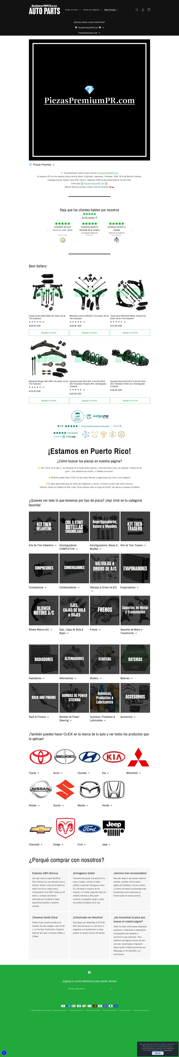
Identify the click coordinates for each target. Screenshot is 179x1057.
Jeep (104, 844)
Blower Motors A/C (39, 629)
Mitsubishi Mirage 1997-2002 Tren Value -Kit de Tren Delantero (48, 382)
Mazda (81, 805)
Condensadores (68, 587)
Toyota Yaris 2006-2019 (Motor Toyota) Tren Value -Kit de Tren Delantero (128, 317)
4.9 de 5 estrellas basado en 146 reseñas (95, 426)
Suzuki (57, 805)
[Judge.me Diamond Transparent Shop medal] (86, 434)
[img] (89, 214)
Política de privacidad (93, 1010)
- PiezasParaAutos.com (59, 1010)
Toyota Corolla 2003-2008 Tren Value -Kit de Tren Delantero (47, 317)
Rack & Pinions (37, 717)
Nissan (32, 805)
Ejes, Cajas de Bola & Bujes (71, 631)
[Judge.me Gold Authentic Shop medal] (94, 434)
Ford (80, 844)
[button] (73, 10)
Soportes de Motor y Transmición (131, 631)
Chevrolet (34, 844)
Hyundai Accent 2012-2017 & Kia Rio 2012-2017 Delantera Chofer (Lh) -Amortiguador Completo (128, 384)
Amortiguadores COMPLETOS (68, 546)
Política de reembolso (76, 1010)
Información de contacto (141, 1010)
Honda (105, 805)
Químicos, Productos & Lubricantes (102, 718)
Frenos (93, 629)
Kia (104, 773)
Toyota (32, 773)
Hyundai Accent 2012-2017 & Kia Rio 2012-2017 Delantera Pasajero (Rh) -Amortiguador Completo (88, 384)
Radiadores (35, 678)
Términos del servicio (110, 1010)
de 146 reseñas (88, 217)
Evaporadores (128, 587)
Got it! (157, 1053)
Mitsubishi (132, 773)
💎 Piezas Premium (40, 164)
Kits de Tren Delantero (41, 545)
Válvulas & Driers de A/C (103, 587)
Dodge (56, 844)
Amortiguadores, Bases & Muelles (104, 546)
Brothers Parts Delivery (43, 1010)
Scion (56, 773)
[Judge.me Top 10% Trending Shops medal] (121, 434)
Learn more (168, 1050)
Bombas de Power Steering (69, 718)
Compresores (36, 587)
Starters (94, 678)
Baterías (125, 678)
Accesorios (126, 717)
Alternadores (66, 678)
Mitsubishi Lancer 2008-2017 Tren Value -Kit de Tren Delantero (89, 317)
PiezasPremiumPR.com (108, 172)
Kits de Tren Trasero (131, 545)
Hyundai (82, 773)
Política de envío (124, 1010)
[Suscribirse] (111, 989)
